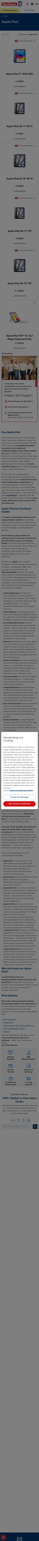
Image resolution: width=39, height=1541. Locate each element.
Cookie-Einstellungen (19, 797)
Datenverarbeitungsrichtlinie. (21, 790)
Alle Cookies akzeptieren (19, 804)
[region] (19, 770)
